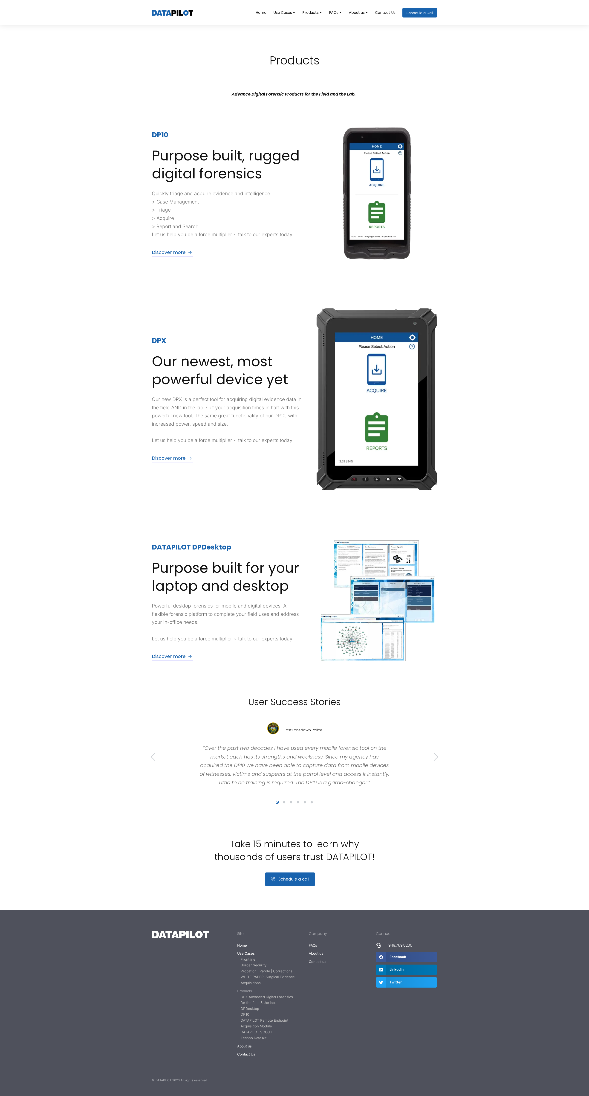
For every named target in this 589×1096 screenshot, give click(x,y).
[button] (277, 802)
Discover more (169, 252)
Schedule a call (293, 879)
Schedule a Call (420, 12)
